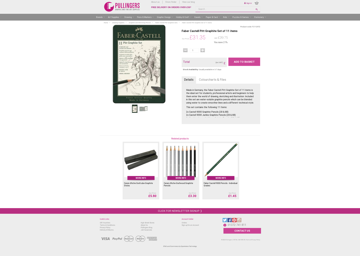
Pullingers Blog (146, 228)
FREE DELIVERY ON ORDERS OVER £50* (171, 7)
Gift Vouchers (105, 223)
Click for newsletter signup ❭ (180, 210)
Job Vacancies (146, 230)
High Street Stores (147, 223)
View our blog (188, 2)
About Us (144, 225)
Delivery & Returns (107, 230)
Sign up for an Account (190, 225)
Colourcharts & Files (212, 79)
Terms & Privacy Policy (253, 240)
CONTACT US (242, 230)
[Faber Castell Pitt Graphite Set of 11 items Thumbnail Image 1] (143, 108)
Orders (184, 223)
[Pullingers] (122, 6)
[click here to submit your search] (256, 9)
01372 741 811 (237, 225)
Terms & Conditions (107, 225)
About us (155, 2)
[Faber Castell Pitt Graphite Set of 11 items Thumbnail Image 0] (134, 108)
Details (189, 79)
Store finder (170, 2)
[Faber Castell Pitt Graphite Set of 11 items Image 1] (139, 64)
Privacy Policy (105, 228)
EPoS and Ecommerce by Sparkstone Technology (180, 246)
